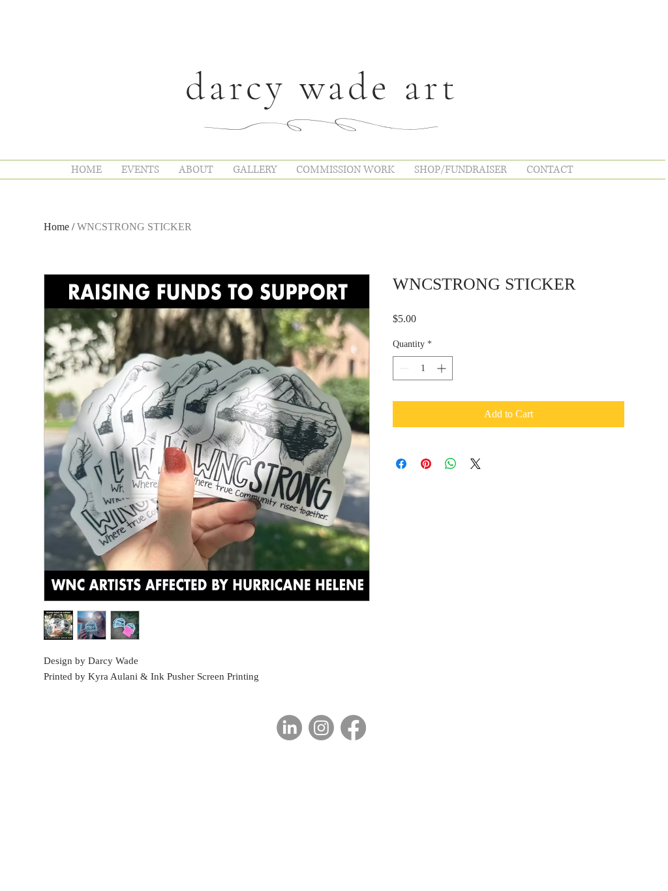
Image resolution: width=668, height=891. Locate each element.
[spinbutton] (422, 368)
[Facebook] (353, 727)
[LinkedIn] (289, 727)
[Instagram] (321, 727)
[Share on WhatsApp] (451, 464)
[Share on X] (475, 464)
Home (56, 226)
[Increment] (442, 368)
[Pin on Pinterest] (426, 464)
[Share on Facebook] (401, 464)
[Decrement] (403, 368)
